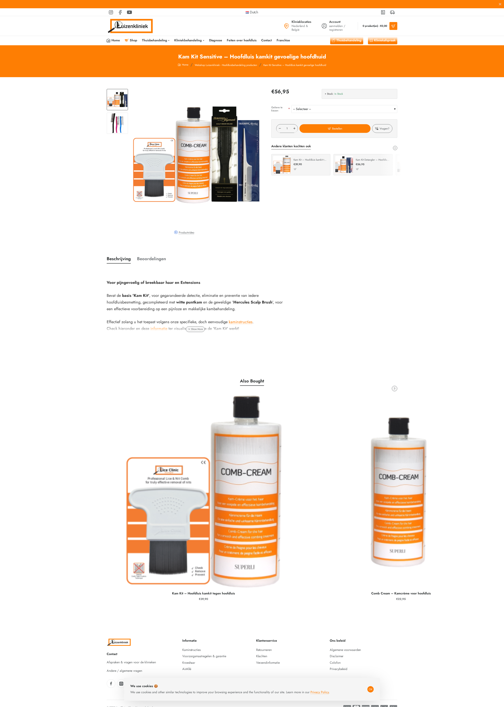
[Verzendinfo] (392, 12)
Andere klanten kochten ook (291, 146)
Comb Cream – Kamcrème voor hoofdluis (401, 593)
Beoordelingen (151, 259)
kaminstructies (240, 322)
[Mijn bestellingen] (383, 12)
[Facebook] (111, 683)
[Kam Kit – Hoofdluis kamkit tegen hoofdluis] (282, 165)
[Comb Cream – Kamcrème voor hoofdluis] (401, 492)
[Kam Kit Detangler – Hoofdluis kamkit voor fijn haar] (344, 165)
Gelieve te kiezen (277, 109)
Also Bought (252, 381)
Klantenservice (266, 641)
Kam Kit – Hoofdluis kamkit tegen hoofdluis (310, 160)
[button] (117, 90)
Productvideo (186, 232)
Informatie (189, 641)
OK (370, 689)
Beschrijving (119, 259)
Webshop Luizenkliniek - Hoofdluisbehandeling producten (226, 65)
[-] (279, 129)
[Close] (500, 4)
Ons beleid (338, 641)
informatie (158, 328)
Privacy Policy (319, 692)
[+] (294, 129)
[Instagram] (121, 683)
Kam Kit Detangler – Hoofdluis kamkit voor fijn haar (373, 160)
